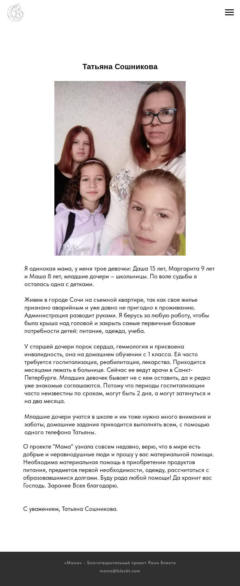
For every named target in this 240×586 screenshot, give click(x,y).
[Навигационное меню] (229, 12)
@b (116, 570)
